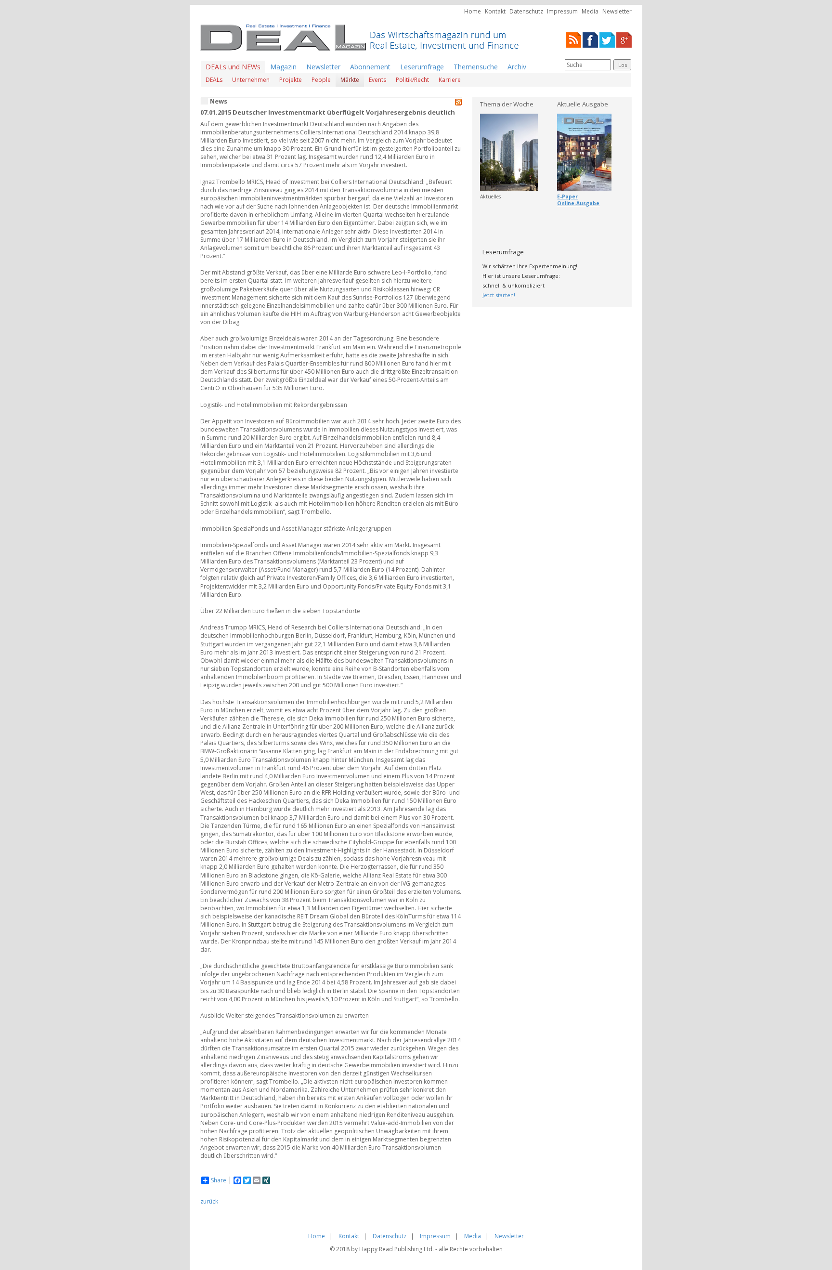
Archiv (516, 66)
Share (218, 1180)
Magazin (283, 66)
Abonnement (370, 66)
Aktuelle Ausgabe (582, 104)
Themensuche (476, 66)
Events (377, 80)
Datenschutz (526, 11)
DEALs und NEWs (233, 66)
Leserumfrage (422, 66)
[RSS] (573, 39)
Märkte (349, 80)
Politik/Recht (412, 80)
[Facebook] (590, 39)
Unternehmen (251, 80)
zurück (209, 1201)
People (321, 80)
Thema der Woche (506, 104)
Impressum (562, 11)
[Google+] (624, 39)
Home (472, 11)
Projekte (290, 80)
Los (622, 64)
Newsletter (617, 11)
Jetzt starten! (498, 295)
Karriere (450, 80)
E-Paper (567, 196)
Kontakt (495, 11)
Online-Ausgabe (578, 203)
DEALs (214, 80)
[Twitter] (607, 39)
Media (590, 11)
